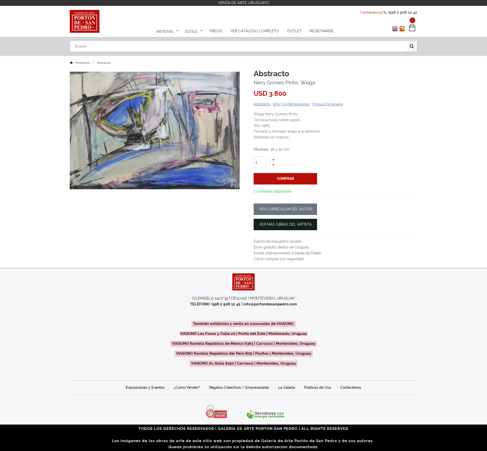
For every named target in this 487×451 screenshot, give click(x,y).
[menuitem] (216, 31)
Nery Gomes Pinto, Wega (284, 82)
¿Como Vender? (187, 387)
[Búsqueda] (412, 46)
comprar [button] (285, 179)
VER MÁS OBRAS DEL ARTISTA (285, 224)
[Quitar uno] (273, 165)
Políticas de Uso (317, 387)
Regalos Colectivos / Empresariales (239, 387)
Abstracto (262, 104)
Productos (83, 63)
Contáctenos (371, 12)
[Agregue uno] (273, 159)
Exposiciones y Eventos (145, 387)
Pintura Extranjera (327, 104)
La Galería (286, 387)
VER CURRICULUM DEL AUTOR (285, 209)
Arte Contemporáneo (291, 104)
